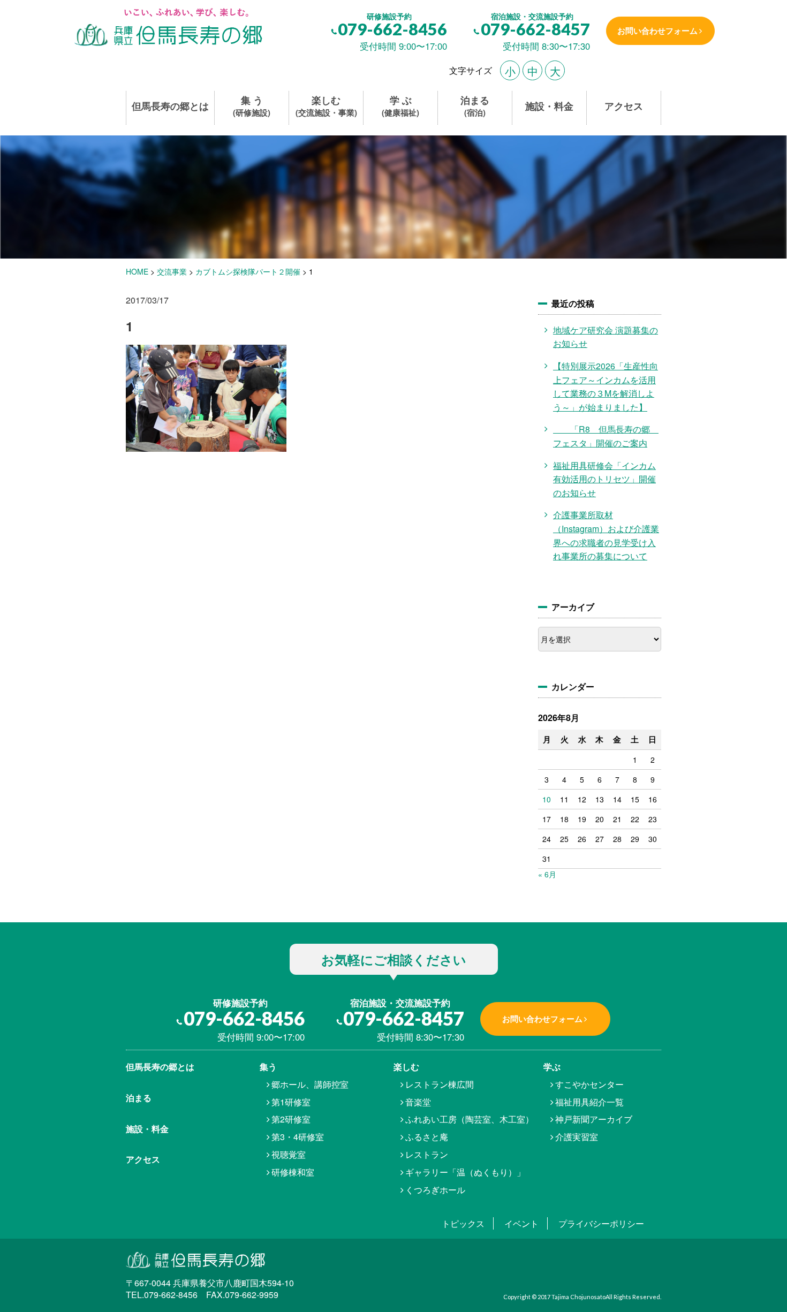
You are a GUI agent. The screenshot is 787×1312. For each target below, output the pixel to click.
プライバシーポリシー (601, 1223)
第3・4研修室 (297, 1137)
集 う (251, 106)
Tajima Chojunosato (578, 1296)
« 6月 (547, 874)
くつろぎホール (435, 1190)
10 (546, 799)
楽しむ (326, 106)
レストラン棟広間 (439, 1084)
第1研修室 (291, 1102)
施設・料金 (549, 106)
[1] (167, 28)
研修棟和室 (292, 1172)
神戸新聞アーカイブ (593, 1119)
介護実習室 (576, 1137)
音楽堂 (418, 1102)
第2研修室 (291, 1119)
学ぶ (552, 1066)
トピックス (463, 1223)
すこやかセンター (589, 1084)
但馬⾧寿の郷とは (160, 1066)
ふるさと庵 (426, 1137)
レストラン (426, 1154)
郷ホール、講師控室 (310, 1084)
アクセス (623, 106)
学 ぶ (400, 106)
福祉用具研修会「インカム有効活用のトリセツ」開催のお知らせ (604, 479)
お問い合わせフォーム (657, 30)
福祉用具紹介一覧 (589, 1102)
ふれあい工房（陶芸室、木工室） (469, 1119)
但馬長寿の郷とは (170, 106)
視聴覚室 (288, 1154)
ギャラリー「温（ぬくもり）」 (465, 1172)
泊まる (474, 106)
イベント (521, 1223)
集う (268, 1066)
